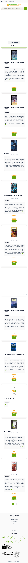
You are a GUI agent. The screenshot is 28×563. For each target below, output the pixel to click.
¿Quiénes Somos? (14, 519)
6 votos (14, 379)
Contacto (14, 530)
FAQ (14, 523)
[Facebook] (3, 537)
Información (14, 521)
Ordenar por (14, 42)
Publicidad (14, 527)
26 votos (14, 336)
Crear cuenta (11, 1)
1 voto (14, 88)
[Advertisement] (14, 26)
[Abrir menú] (25, 8)
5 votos (14, 413)
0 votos (14, 176)
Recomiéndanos (14, 525)
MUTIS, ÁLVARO (14, 65)
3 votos (14, 262)
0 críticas (14, 178)
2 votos (14, 498)
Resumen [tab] (7, 67)
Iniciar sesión (4, 1)
